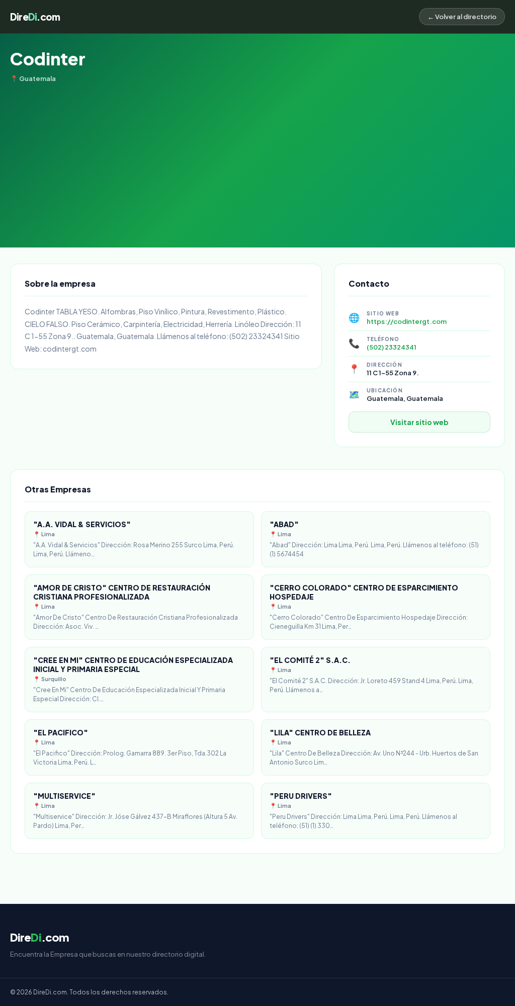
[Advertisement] (257, 158)
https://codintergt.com (407, 321)
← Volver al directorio (461, 17)
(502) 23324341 (391, 347)
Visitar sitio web (419, 422)
